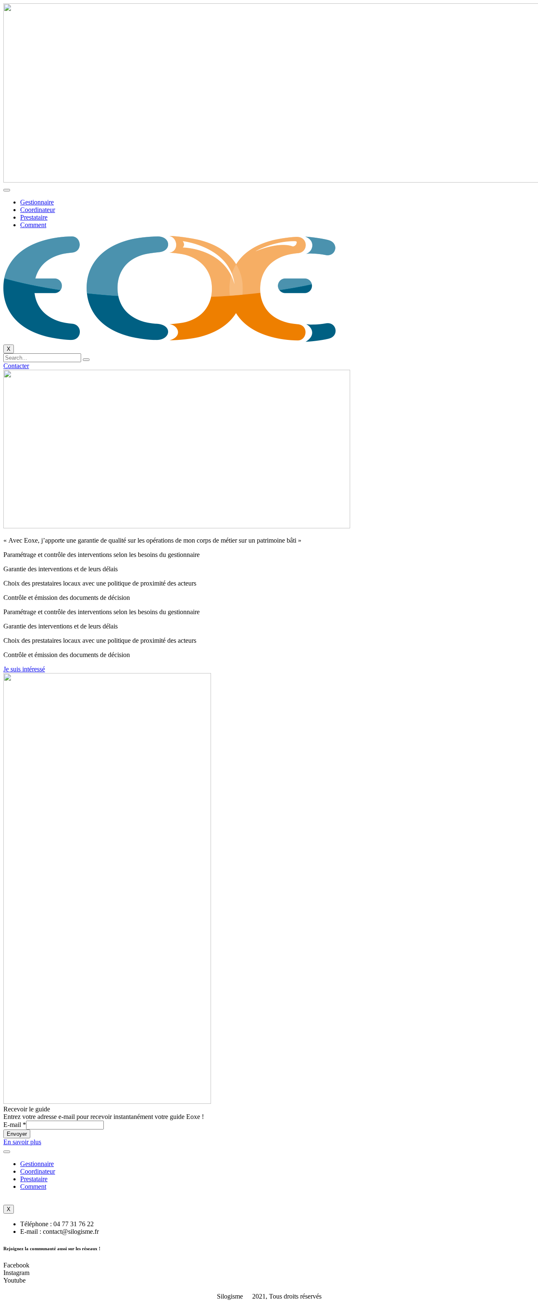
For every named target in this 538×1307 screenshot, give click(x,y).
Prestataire (33, 217)
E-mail (14, 1124)
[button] (24, 669)
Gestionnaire (37, 202)
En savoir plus (22, 1141)
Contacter (16, 365)
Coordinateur (37, 209)
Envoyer (17, 1134)
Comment (33, 224)
